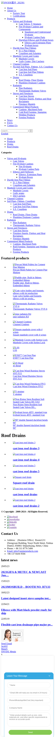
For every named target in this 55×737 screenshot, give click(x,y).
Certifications (19, 16)
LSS (15, 350)
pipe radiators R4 (21, 316)
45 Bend (17, 365)
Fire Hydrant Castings (23, 164)
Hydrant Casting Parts (35, 37)
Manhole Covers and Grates (26, 56)
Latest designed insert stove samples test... (26, 598)
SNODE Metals (8, 651)
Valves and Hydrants (22, 21)
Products (11, 18)
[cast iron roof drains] (23, 488)
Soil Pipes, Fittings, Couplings (21, 201)
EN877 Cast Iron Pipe (23, 358)
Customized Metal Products (25, 107)
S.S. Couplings (26, 74)
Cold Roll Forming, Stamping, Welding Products (33, 113)
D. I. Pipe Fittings (27, 50)
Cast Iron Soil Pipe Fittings (31, 72)
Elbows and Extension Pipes (38, 42)
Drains (16, 77)
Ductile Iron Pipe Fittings (24, 48)
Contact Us (12, 125)
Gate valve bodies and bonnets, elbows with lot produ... (27, 297)
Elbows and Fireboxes (23, 172)
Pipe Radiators (25, 88)
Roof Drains (12, 146)
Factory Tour (19, 13)
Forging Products (27, 117)
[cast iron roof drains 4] (24, 454)
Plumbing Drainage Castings (32, 82)
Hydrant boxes (31, 45)
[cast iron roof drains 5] (24, 465)
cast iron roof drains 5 (26, 471)
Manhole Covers (26, 58)
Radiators (17, 85)
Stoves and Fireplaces (23, 93)
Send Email (6, 643)
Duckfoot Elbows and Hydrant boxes (36, 40)
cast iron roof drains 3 (26, 448)
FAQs (10, 123)
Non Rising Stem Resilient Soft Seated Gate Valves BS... (27, 406)
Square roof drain (24, 482)
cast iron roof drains (25, 494)
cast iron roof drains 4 (26, 459)
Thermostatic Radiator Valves (32, 91)
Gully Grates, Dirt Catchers (31, 61)
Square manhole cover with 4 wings (29, 335)
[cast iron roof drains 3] (24, 442)
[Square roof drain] (22, 477)
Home (10, 8)
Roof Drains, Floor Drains (31, 80)
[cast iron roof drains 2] (24, 500)
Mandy (4, 649)
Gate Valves (18, 161)
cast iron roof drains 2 (26, 505)
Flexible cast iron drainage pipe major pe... (27, 624)
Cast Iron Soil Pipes (28, 69)
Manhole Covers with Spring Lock (29, 342)
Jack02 (4, 646)
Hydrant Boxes (26, 177)
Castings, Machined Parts (30, 109)
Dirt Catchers (19, 196)
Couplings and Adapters (30, 53)
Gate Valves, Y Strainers (30, 24)
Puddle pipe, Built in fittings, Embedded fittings (26, 284)
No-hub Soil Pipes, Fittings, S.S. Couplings (33, 66)
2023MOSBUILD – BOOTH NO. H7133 (25, 586)
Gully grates (18, 193)
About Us (11, 10)
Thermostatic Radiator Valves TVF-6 (30, 309)
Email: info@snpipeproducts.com (22, 551)
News (9, 120)
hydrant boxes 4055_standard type (29, 415)
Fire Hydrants (25, 166)
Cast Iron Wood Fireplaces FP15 (28, 386)
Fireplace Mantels (27, 104)
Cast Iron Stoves (26, 96)
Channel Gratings (21, 64)
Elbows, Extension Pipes (30, 174)
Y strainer (17, 394)
